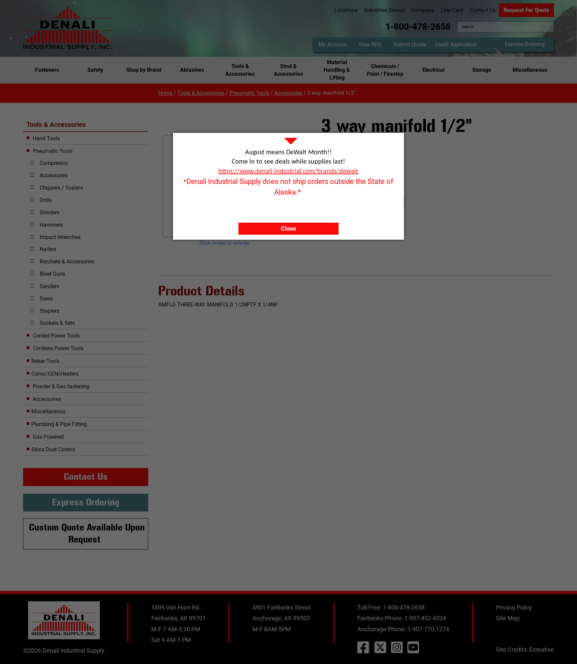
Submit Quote (409, 44)
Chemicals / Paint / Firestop (385, 70)
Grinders (49, 212)
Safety (95, 70)
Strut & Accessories (288, 70)
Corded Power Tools (55, 336)
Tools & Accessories (240, 70)
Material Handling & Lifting (337, 70)
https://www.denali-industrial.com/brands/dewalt (288, 171)
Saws (46, 298)
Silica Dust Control (53, 449)
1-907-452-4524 (425, 618)
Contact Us (483, 10)
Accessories (288, 93)
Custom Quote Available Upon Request (87, 533)
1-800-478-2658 (417, 26)
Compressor (54, 163)
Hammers (51, 225)
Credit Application (456, 44)
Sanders (49, 286)
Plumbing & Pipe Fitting (59, 424)
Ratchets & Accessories (67, 261)
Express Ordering (525, 44)
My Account (333, 44)
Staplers (49, 311)
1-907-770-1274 (428, 629)
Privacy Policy (514, 607)
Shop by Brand (143, 70)
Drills (46, 200)
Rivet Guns (52, 274)
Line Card (452, 10)
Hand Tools (45, 138)
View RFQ (370, 44)
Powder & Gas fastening (60, 386)
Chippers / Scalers (61, 188)
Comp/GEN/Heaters (54, 374)
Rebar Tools (45, 361)
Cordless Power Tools (57, 348)
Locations (346, 10)
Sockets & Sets (57, 323)
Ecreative (541, 649)
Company (422, 10)
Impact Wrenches (60, 237)
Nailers (48, 249)
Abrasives (192, 70)
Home (165, 93)
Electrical (433, 70)
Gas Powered (47, 437)
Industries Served (384, 10)
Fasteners (47, 70)
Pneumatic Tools (249, 93)
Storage (481, 70)
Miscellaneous (530, 70)
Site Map (508, 618)
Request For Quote (526, 10)
